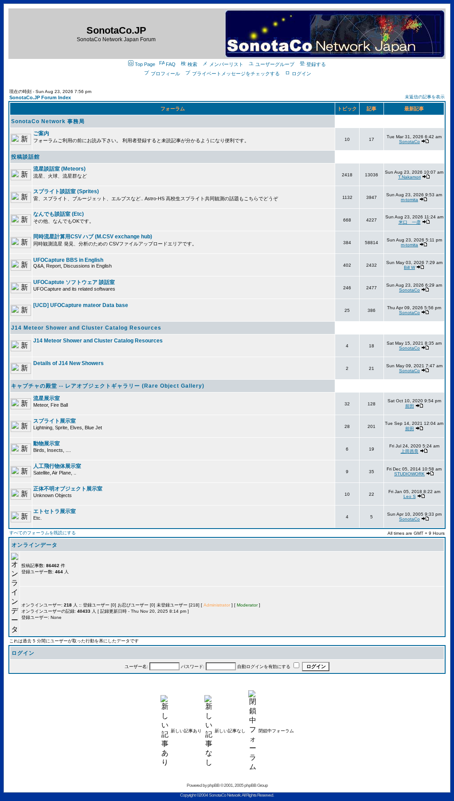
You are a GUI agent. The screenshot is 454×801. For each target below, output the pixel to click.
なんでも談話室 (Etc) (58, 214)
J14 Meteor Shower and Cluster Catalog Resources (86, 328)
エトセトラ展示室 (54, 511)
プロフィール (165, 73)
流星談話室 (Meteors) (59, 169)
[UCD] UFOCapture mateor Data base (80, 305)
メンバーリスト (226, 64)
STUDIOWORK (409, 473)
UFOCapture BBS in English (68, 260)
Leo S (409, 496)
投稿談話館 (25, 157)
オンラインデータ (35, 545)
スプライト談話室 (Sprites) (66, 191)
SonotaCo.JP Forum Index (40, 97)
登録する (316, 64)
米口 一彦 (410, 222)
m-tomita (409, 199)
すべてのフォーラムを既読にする (42, 532)
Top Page (145, 64)
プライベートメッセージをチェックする (236, 73)
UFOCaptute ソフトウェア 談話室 (74, 282)
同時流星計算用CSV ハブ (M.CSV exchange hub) (92, 236)
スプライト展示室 (54, 421)
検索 (192, 64)
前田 (409, 406)
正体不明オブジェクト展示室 (67, 489)
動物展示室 (46, 443)
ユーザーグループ (274, 64)
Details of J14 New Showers (68, 363)
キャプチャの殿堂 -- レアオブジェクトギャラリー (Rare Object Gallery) (107, 386)
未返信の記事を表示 (425, 96)
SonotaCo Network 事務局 (48, 121)
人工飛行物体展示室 (57, 466)
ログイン (301, 73)
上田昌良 (410, 451)
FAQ (171, 64)
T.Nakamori (409, 177)
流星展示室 (46, 398)
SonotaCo (409, 141)
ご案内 (41, 133)
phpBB (213, 785)
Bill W (409, 267)
